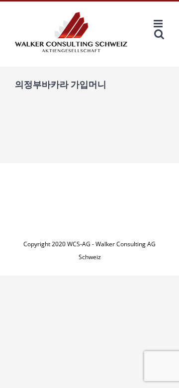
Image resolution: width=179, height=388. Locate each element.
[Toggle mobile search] (159, 34)
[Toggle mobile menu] (159, 23)
